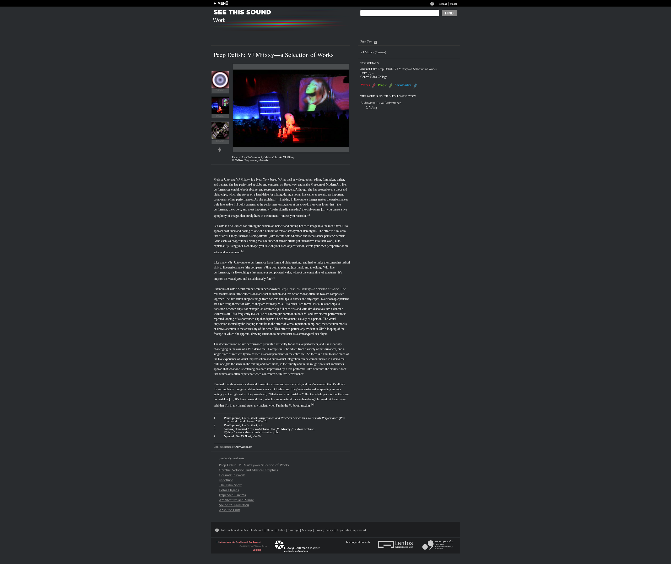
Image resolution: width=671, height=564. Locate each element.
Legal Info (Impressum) (351, 529)
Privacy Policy (324, 529)
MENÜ (223, 3)
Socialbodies (403, 85)
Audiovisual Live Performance (380, 102)
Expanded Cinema (232, 494)
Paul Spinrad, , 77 (243, 425)
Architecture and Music (236, 499)
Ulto (221, 226)
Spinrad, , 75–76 (242, 436)
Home (270, 529)
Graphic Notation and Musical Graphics (248, 469)
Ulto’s (233, 289)
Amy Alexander (243, 446)
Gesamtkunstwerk (232, 474)
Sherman (296, 236)
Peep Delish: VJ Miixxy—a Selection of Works (309, 289)
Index (281, 529)
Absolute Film (229, 509)
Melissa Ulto (222, 179)
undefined (226, 479)
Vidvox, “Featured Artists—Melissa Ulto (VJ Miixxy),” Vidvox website (269, 429)
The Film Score (230, 484)
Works (365, 85)
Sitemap (307, 529)
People (382, 85)
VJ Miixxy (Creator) (373, 52)
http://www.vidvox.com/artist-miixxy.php (253, 432)
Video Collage (378, 77)
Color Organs (229, 489)
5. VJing (371, 107)
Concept (294, 529)
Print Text (366, 41)
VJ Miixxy (243, 179)
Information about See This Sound (242, 529)
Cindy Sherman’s (240, 236)
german (443, 3)
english (453, 3)
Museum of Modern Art (325, 184)
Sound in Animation (234, 504)
